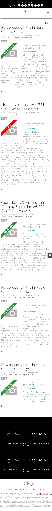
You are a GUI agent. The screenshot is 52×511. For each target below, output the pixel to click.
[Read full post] (11, 53)
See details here (29, 51)
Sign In (20, 3)
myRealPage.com (26, 484)
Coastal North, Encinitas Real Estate (20, 115)
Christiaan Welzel (19, 489)
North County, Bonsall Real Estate (20, 37)
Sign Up (29, 3)
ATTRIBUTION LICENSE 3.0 (38, 489)
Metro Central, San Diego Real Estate (21, 297)
